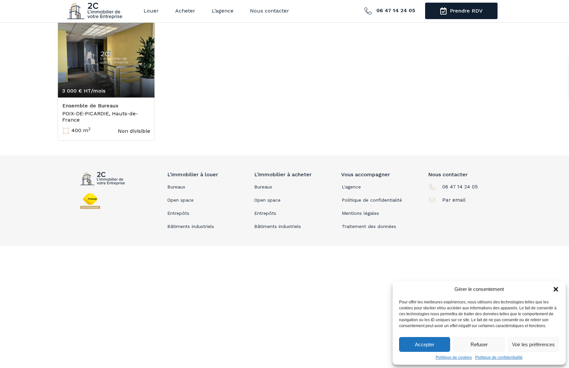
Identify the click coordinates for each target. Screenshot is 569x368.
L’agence (222, 11)
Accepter (424, 344)
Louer (151, 11)
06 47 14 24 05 (395, 10)
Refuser (479, 344)
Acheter (185, 11)
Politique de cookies (454, 357)
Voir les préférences (533, 344)
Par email (454, 200)
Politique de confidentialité (499, 357)
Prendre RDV (465, 11)
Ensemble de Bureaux (90, 105)
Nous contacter (269, 11)
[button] (556, 289)
